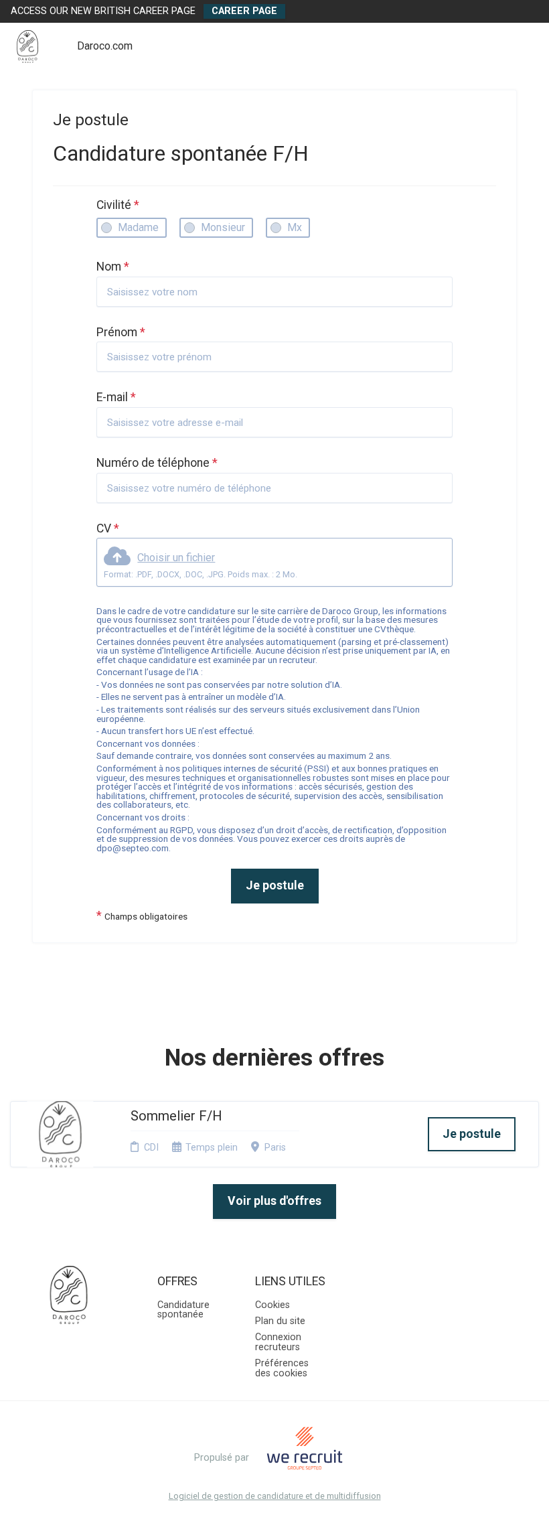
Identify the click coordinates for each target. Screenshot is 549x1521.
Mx (294, 227)
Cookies (272, 1305)
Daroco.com (105, 46)
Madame (138, 227)
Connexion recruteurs (278, 1341)
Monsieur (223, 227)
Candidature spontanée (183, 1309)
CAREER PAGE (244, 11)
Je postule (275, 885)
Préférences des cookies (282, 1368)
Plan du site (280, 1321)
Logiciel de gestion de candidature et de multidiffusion (275, 1496)
